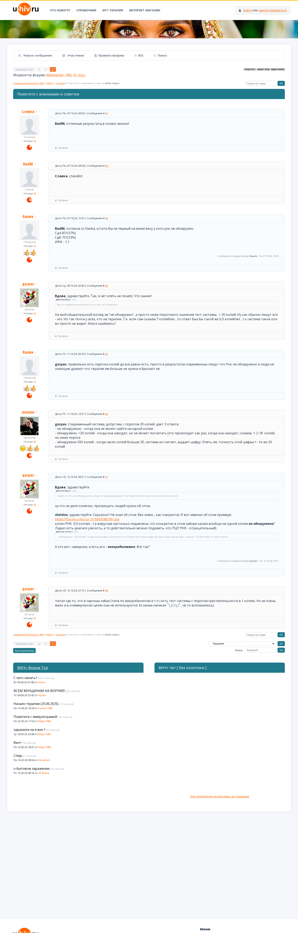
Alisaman (44, 760)
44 (106, 285)
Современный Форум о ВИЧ (29, 83)
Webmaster (55, 75)
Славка (28, 111)
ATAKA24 (43, 773)
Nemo (41, 682)
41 (106, 113)
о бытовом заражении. (32, 768)
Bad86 (28, 164)
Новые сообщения (37, 55)
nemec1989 (46, 708)
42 (106, 166)
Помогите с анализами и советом (86, 83)
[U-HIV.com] (149, 29)
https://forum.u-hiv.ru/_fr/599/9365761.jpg (87, 519)
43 (106, 218)
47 (106, 477)
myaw (42, 695)
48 (106, 590)
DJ (75, 75)
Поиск (162, 55)
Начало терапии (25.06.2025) (36, 703)
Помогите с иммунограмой (35, 716)
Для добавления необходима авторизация (219, 796)
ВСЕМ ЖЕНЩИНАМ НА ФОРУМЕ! (39, 691)
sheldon (28, 412)
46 (106, 414)
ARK (68, 75)
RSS (140, 55)
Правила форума (111, 55)
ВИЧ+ (50, 83)
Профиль (63, 147)
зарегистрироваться (272, 10)
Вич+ (18, 742)
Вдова (28, 216)
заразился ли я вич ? (29, 729)
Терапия (60, 83)
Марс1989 (45, 721)
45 (106, 354)
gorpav (28, 284)
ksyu (81, 75)
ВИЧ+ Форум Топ (32, 667)
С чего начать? (25, 678)
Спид (18, 755)
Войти (247, 10)
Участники (75, 55)
